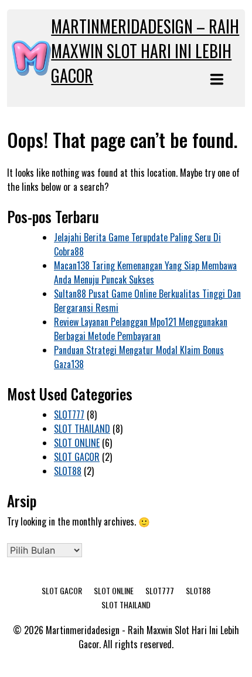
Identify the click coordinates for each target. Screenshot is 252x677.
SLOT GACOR (77, 457)
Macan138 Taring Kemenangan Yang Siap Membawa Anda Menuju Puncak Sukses (145, 272)
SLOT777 (69, 414)
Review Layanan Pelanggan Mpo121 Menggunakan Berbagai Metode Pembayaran (140, 329)
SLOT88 (67, 471)
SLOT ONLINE (77, 443)
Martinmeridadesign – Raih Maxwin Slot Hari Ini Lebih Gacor (145, 50)
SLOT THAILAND (82, 429)
